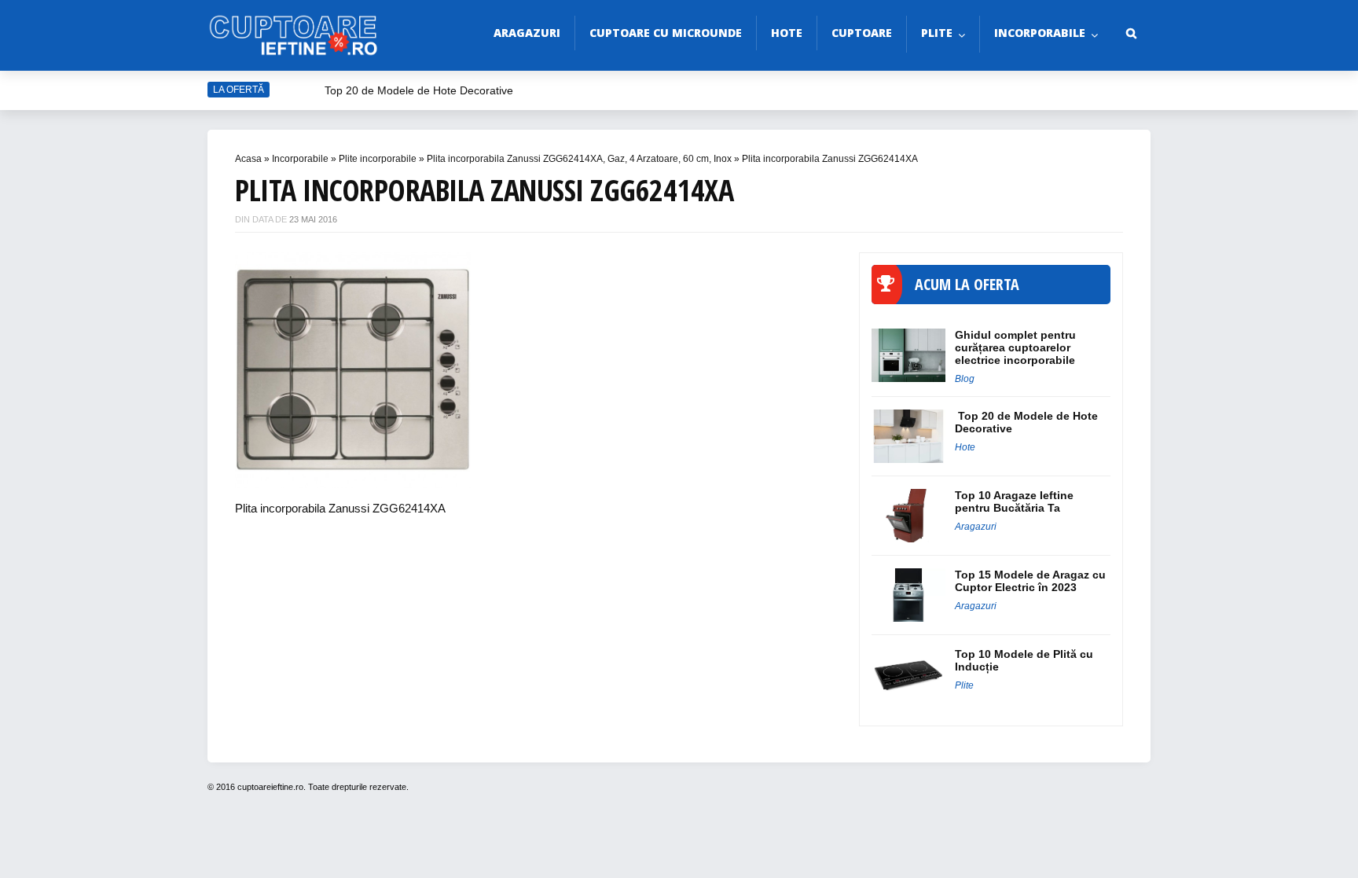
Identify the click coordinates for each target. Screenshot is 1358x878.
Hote (786, 32)
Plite (936, 32)
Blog (964, 378)
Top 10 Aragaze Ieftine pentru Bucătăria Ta (1014, 501)
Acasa (248, 158)
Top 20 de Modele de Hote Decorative (418, 90)
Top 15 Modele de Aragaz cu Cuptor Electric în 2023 (1030, 580)
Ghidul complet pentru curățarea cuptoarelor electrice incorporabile (1015, 347)
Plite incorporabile (378, 158)
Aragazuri (527, 32)
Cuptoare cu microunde (665, 32)
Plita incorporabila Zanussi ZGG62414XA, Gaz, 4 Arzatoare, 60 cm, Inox (579, 158)
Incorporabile (1039, 32)
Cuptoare (861, 32)
